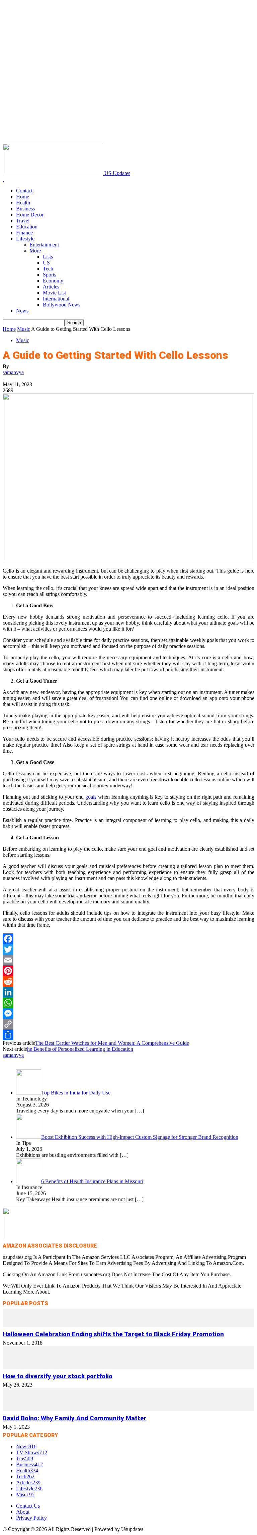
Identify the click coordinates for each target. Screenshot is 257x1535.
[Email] (128, 960)
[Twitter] (128, 949)
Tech (48, 268)
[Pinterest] (128, 970)
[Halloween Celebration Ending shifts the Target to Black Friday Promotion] (128, 1325)
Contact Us (28, 1506)
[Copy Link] (128, 1024)
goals (90, 797)
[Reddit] (128, 981)
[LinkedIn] (128, 992)
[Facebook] (128, 938)
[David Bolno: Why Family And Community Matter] (128, 1409)
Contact (24, 190)
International (56, 298)
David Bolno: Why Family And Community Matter (75, 1418)
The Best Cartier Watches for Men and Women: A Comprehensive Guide (112, 1043)
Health (23, 202)
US (46, 262)
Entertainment (44, 244)
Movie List (54, 292)
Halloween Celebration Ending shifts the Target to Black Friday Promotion (113, 1334)
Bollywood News (61, 304)
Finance (24, 232)
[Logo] (3, 179)
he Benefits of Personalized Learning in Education (80, 1049)
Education (26, 226)
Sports (49, 274)
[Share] (128, 1034)
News (22, 310)
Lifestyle (25, 238)
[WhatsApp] (128, 1002)
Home (22, 196)
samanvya (13, 372)
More (35, 250)
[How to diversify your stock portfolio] (128, 1367)
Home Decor (30, 214)
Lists (48, 256)
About (22, 1512)
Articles (51, 286)
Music (23, 329)
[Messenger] (128, 1013)
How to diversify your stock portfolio (57, 1376)
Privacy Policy (31, 1518)
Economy (53, 280)
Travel (22, 220)
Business (25, 208)
